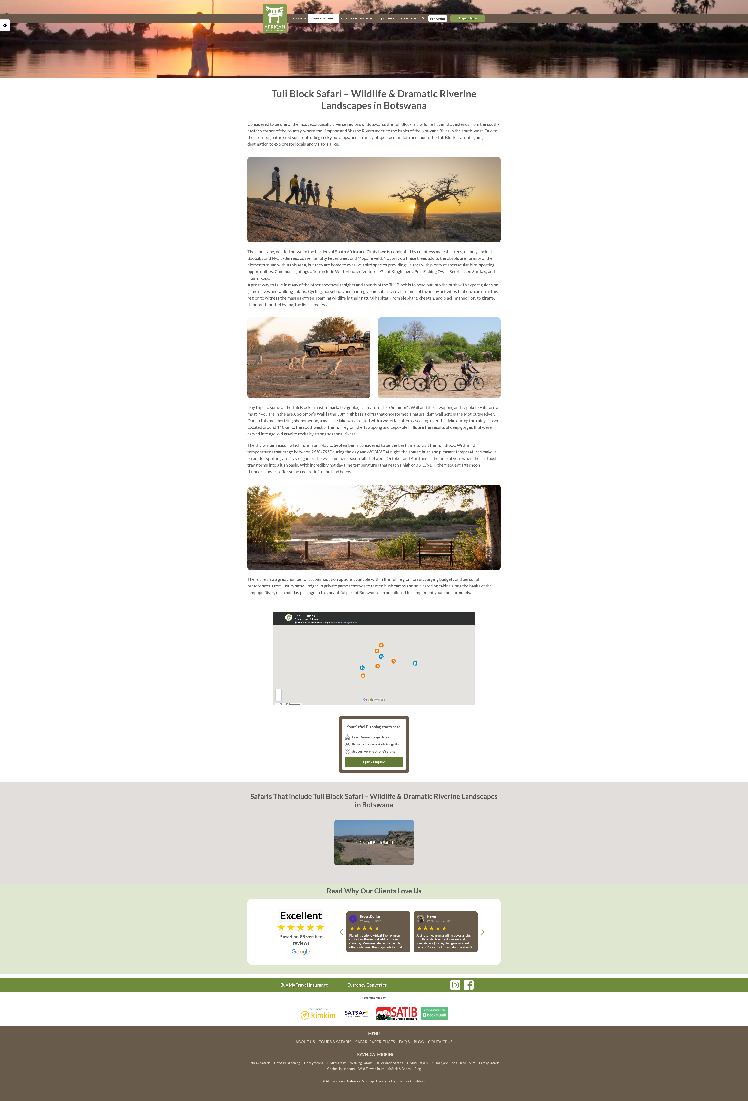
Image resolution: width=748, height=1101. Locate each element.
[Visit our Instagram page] (455, 984)
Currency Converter (367, 985)
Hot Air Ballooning (287, 1063)
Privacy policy (386, 1081)
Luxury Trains (336, 1063)
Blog (391, 18)
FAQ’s (380, 18)
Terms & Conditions (412, 1081)
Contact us (408, 18)
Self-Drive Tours (463, 1063)
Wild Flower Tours (371, 1069)
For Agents (437, 18)
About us (299, 18)
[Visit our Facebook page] (469, 984)
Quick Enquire (374, 762)
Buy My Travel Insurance (304, 985)
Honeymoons (313, 1063)
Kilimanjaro (439, 1063)
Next (482, 931)
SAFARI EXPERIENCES (355, 18)
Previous (341, 931)
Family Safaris (489, 1063)
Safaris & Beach (399, 1069)
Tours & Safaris (321, 18)
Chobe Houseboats (341, 1069)
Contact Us (440, 1041)
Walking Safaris (361, 1063)
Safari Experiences (375, 1041)
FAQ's (404, 1041)
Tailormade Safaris (389, 1063)
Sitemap (368, 1081)
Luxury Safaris (417, 1063)
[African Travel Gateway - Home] (275, 18)
